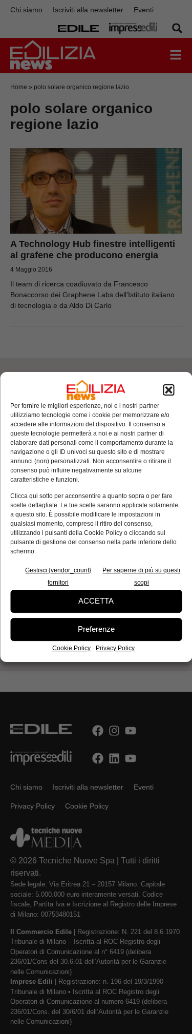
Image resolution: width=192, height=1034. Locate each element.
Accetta (96, 600)
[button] (168, 390)
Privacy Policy (115, 648)
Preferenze (96, 629)
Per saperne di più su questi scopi (141, 576)
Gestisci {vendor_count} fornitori (58, 576)
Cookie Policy (71, 648)
